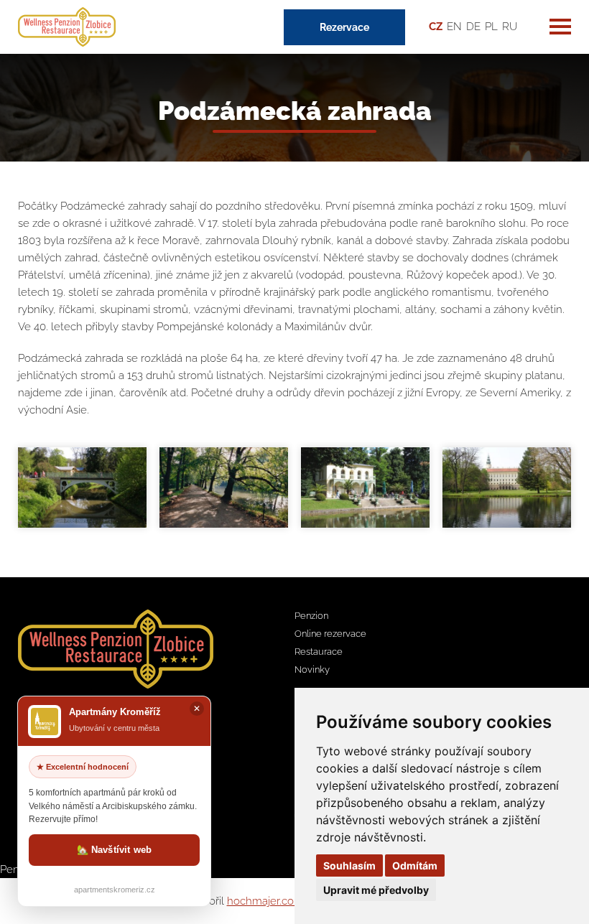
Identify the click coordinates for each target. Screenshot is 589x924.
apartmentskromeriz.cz (114, 889)
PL (491, 26)
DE (473, 26)
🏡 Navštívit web (114, 849)
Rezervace (344, 27)
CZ (435, 26)
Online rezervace (330, 633)
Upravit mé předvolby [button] (376, 890)
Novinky (312, 669)
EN (454, 26)
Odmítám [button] (414, 865)
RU (509, 26)
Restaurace (318, 651)
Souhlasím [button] (349, 865)
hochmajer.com (265, 901)
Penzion (311, 615)
